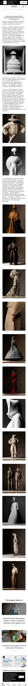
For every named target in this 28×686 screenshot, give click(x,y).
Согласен (21, 676)
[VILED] (14, 6)
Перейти (23, 2)
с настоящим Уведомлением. (10, 680)
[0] (25, 6)
